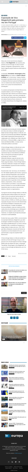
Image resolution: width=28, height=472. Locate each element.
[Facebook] (8, 462)
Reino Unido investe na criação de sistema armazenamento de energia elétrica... (16, 379)
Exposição (14, 256)
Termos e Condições (9, 466)
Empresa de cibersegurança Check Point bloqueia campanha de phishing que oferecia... (17, 405)
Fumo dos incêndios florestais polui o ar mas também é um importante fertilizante (13, 337)
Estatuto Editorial (8, 468)
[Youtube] (19, 462)
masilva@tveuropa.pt (13, 34)
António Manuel (4, 34)
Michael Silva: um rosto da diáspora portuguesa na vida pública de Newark (17, 284)
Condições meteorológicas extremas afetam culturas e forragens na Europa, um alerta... (17, 411)
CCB (6, 256)
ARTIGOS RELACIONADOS (14, 266)
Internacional (11, 388)
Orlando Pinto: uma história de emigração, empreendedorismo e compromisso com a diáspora (13, 308)
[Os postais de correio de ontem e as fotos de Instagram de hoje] (4, 271)
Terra (4, 339)
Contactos (21, 468)
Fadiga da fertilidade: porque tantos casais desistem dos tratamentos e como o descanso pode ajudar (17, 278)
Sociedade (5, 15)
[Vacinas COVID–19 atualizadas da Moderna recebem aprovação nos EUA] (4, 425)
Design (9, 256)
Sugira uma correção (22, 253)
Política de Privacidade (18, 466)
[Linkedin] (12, 462)
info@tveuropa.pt (18, 453)
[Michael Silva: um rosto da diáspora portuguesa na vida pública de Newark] (4, 284)
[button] (26, 2)
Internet (10, 407)
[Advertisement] (14, 9)
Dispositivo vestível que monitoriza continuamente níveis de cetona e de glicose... (16, 386)
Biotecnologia (11, 367)
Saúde (3, 279)
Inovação (10, 381)
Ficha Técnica (15, 468)
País (2, 15)
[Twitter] (15, 462)
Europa (10, 393)
